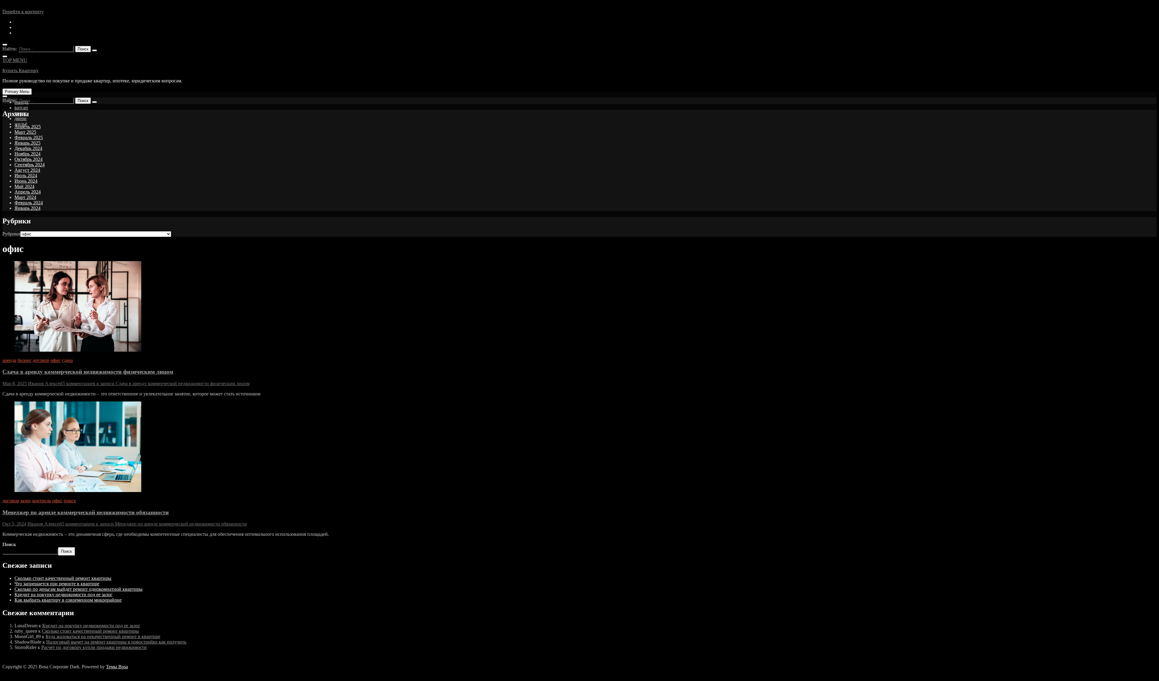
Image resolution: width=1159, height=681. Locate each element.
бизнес (24, 360)
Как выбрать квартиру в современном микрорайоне (68, 600)
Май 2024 (24, 186)
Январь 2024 (27, 208)
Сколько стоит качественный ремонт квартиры (62, 578)
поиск (70, 500)
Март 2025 (25, 132)
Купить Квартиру (20, 70)
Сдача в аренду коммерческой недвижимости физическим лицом (87, 372)
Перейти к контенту (23, 11)
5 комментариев (156, 383)
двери (20, 118)
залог (25, 500)
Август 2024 (27, 170)
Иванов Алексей (45, 383)
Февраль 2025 (28, 137)
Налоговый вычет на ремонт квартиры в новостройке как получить (116, 641)
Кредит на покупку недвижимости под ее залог (63, 594)
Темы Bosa (117, 666)
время (20, 113)
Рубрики (11, 233)
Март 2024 (25, 197)
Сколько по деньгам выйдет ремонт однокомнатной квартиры (78, 589)
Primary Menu (17, 91)
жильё (20, 123)
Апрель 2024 (27, 191)
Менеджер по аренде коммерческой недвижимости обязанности (85, 512)
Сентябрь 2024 (29, 164)
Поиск (9, 544)
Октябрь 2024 (28, 159)
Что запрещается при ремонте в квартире (56, 583)
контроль (41, 500)
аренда (21, 102)
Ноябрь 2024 (27, 153)
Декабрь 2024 (28, 148)
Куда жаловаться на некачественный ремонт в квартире (103, 636)
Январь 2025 (27, 142)
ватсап (21, 107)
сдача (67, 360)
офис (55, 360)
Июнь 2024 (25, 181)
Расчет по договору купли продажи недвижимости (94, 647)
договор (41, 360)
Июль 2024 (25, 175)
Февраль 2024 (28, 202)
